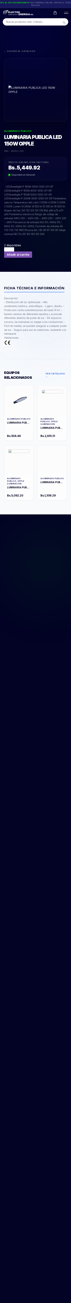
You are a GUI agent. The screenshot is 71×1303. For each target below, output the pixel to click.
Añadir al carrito (18, 254)
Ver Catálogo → (55, 375)
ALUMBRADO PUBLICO (18, 131)
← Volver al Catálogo (20, 51)
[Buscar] (64, 22)
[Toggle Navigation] (65, 12)
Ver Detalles (18, 400)
